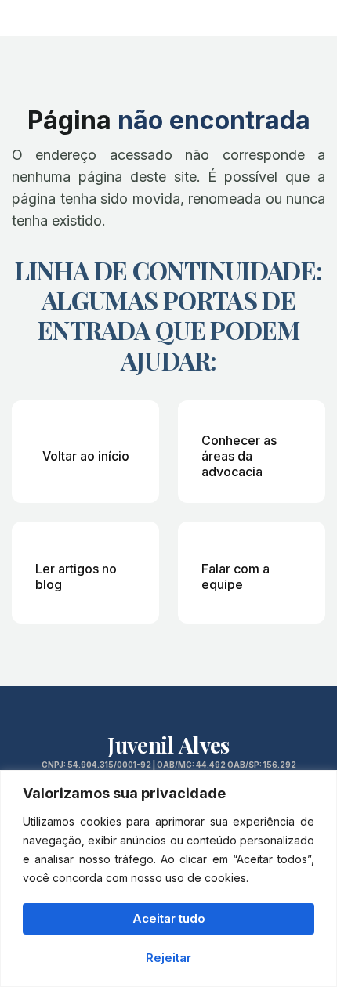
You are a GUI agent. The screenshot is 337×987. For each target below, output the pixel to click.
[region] (168, 878)
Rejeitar (168, 957)
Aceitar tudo (168, 918)
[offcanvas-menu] (313, 16)
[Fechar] (320, 783)
